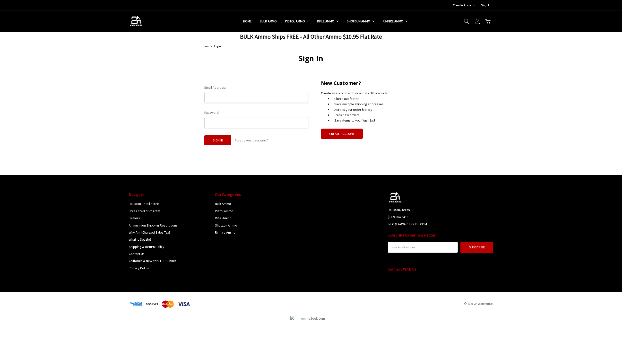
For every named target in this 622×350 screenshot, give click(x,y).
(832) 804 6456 (398, 217)
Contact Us (137, 254)
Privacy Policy (139, 268)
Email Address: (215, 87)
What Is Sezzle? (140, 239)
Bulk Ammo (268, 21)
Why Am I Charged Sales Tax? (149, 232)
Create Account (464, 5)
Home (247, 21)
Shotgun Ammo (359, 21)
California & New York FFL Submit (152, 261)
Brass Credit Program (144, 211)
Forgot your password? (252, 140)
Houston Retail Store (144, 203)
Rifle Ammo (326, 21)
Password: (211, 112)
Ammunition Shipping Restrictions (153, 225)
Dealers (134, 218)
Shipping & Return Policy (146, 247)
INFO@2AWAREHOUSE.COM (407, 224)
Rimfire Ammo (393, 21)
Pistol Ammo (295, 21)
